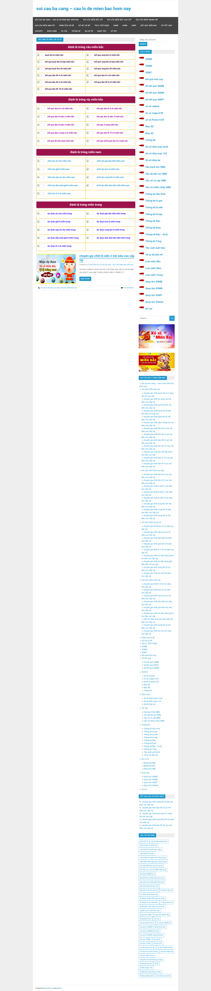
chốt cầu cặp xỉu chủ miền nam (61, 177)
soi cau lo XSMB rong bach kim (151, 935)
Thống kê (76, 31)
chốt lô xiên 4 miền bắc (148, 845)
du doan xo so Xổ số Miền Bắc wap (153, 870)
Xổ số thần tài (152, 160)
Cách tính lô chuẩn (147, 853)
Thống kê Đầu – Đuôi (156, 234)
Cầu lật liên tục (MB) (156, 173)
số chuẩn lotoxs (146, 964)
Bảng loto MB (149, 763)
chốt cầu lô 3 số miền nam (59, 193)
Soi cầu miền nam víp (45, 25)
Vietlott (39, 31)
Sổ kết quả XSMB (154, 86)
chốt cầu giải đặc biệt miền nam (111, 161)
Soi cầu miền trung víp (147, 20)
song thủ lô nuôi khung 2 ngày (151, 960)
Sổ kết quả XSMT (154, 99)
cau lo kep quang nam (159, 841)
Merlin (59, 988)
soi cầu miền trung (147, 955)
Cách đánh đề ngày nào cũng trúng (153, 862)
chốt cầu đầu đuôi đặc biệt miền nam (113, 185)
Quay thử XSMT (153, 295)
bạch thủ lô (144, 841)
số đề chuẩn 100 (146, 968)
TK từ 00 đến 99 (154, 254)
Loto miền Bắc (153, 261)
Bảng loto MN (149, 769)
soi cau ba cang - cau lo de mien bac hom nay (116, 265)
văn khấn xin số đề (163, 976)
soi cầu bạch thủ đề (147, 947)
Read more (85, 279)
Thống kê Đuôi (153, 227)
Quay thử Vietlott (154, 302)
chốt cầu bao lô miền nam (108, 169)
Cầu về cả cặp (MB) (155, 180)
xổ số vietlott (152, 106)
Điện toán (52, 31)
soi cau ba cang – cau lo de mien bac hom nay (83, 8)
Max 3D (149, 126)
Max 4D (149, 133)
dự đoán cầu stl (166, 890)
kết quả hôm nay (149, 25)
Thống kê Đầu (152, 221)
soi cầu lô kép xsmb (164, 947)
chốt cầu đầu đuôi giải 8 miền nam (62, 185)
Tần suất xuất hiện (155, 247)
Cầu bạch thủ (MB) (155, 167)
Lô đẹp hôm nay (166, 902)
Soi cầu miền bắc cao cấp (119, 20)
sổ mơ (114, 31)
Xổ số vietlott (149, 676)
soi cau (156, 919)
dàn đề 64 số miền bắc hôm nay (152, 882)
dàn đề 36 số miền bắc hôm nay (152, 878)
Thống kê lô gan (153, 200)
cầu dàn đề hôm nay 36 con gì (151, 866)
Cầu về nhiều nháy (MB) (158, 187)
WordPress (49, 988)
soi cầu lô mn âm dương (149, 951)
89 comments (128, 288)
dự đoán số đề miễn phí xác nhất (152, 898)
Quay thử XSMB (153, 281)
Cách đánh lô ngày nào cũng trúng (153, 857)
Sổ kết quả (166, 25)
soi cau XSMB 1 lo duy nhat (150, 939)
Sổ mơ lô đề (84, 25)
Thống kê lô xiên (154, 207)
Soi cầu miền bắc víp (93, 20)
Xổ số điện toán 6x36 (156, 146)
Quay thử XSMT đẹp (162, 915)
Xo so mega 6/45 (154, 113)
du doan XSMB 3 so (147, 874)
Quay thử (101, 31)
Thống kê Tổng (153, 241)
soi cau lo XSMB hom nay (149, 931)
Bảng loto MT (149, 766)
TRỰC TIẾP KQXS (102, 25)
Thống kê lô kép (153, 214)
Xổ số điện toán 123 (156, 153)
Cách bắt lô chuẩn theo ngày (150, 849)
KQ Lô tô (89, 31)
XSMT (134, 25)
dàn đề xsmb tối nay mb (149, 890)
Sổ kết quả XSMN (154, 92)
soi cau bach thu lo (147, 923)
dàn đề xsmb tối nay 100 (149, 886)
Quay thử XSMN (153, 288)
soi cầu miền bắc (166, 951)
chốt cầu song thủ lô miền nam (110, 177)
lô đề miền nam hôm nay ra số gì (152, 906)
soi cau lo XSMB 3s (164, 923)
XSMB (115, 25)
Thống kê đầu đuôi (155, 194)
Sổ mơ (148, 308)
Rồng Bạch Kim (145, 919)
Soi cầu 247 (157, 943)
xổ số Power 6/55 (154, 119)
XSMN (124, 25)
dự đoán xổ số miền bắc (149, 902)
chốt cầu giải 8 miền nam (58, 169)
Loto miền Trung (154, 275)
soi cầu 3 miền (145, 943)
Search (143, 44)
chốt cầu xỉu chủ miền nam (59, 161)
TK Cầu (64, 31)
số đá (156, 964)
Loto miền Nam (153, 268)
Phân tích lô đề (66, 25)
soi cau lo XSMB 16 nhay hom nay (152, 927)
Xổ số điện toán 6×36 (153, 698)
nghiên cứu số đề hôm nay (150, 911)
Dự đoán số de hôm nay (149, 894)
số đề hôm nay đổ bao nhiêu (150, 972)
